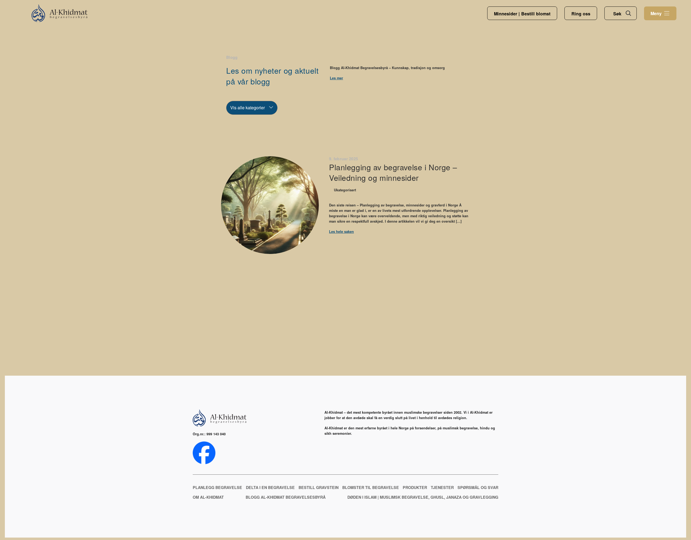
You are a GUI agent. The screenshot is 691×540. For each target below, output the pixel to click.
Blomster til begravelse (370, 487)
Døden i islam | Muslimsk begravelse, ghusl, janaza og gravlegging (422, 497)
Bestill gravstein (318, 487)
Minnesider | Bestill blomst (522, 14)
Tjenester (442, 487)
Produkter (415, 487)
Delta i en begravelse (270, 487)
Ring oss (580, 14)
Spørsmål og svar (478, 487)
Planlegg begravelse (217, 487)
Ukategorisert (345, 190)
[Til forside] (60, 13)
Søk (617, 14)
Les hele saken (341, 231)
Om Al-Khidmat (208, 497)
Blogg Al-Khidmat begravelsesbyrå (286, 497)
